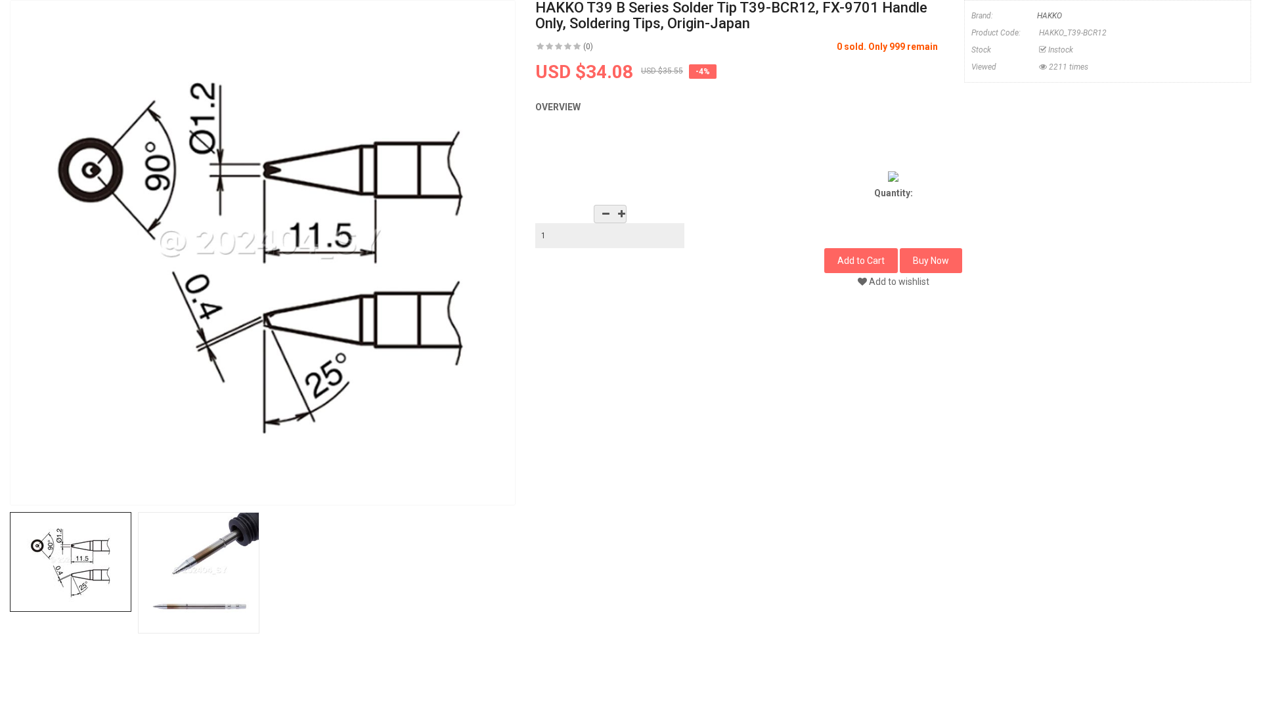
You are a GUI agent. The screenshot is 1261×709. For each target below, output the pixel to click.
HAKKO (1049, 15)
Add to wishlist (898, 281)
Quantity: (893, 193)
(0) (588, 46)
